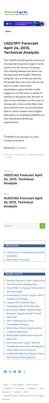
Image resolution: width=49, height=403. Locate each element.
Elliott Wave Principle (18, 259)
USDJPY (9, 157)
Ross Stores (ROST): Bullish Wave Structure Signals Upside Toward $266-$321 (24, 313)
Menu (8, 31)
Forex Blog (19, 388)
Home (6, 385)
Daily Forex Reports (36, 155)
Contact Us (8, 388)
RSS (25, 392)
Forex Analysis (18, 385)
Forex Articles (32, 385)
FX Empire (20, 147)
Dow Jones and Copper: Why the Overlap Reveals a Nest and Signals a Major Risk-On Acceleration (26, 346)
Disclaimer (32, 388)
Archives (17, 392)
